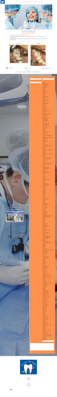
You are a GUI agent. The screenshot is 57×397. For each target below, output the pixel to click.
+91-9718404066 (10, 68)
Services (28, 377)
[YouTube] (10, 389)
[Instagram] (11, 389)
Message (31, 342)
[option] (48, 82)
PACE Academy (28, 379)
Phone (43, 81)
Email (31, 81)
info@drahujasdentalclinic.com (48, 68)
